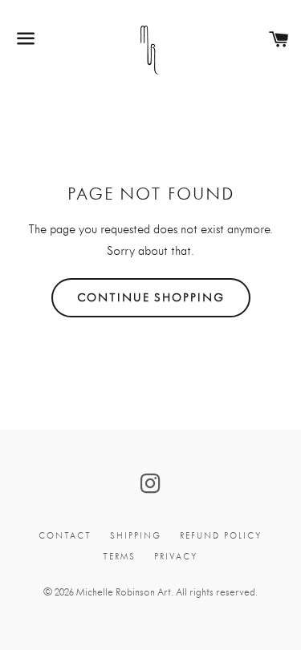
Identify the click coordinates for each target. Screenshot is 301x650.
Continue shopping (151, 297)
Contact (65, 536)
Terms (119, 556)
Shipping (135, 536)
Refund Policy (221, 536)
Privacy (176, 556)
